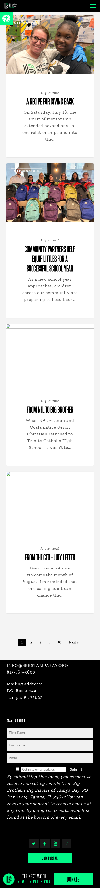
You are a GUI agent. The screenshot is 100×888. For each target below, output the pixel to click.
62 (60, 642)
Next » (74, 642)
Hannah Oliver (27, 21)
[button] (6, 18)
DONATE (73, 879)
